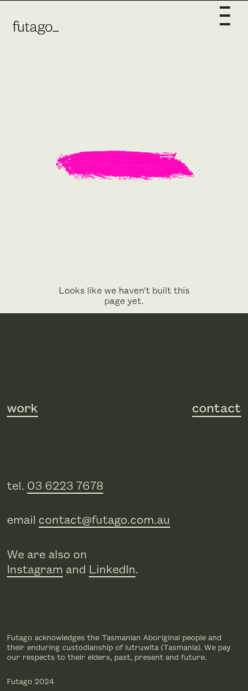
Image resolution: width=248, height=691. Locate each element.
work (22, 409)
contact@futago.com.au (104, 520)
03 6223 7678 (65, 486)
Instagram (35, 570)
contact (216, 409)
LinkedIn (112, 570)
